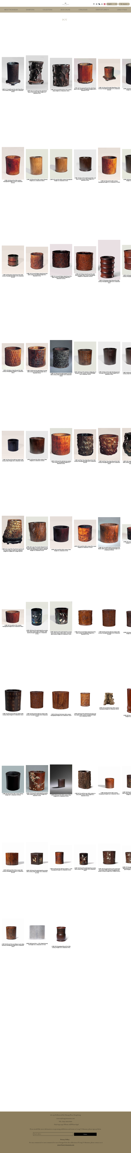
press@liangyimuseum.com (65, 1145)
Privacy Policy (65, 1139)
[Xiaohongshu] (105, 4)
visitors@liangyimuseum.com (65, 1118)
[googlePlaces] (94, 4)
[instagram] (96, 4)
